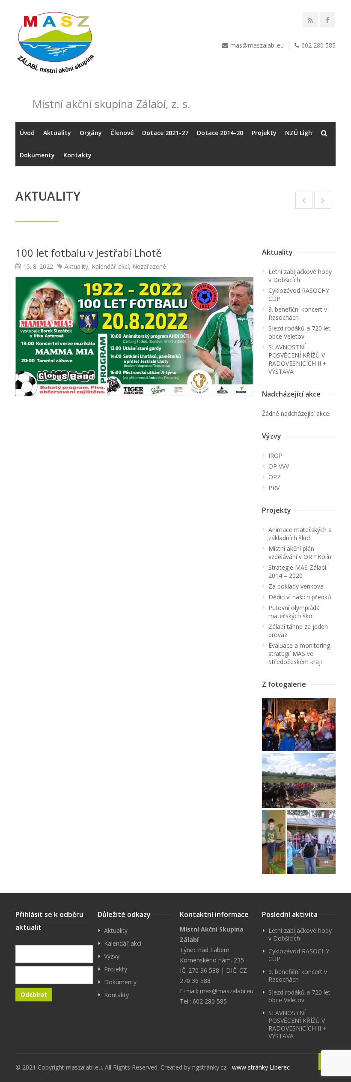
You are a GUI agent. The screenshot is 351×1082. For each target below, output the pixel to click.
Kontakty (77, 155)
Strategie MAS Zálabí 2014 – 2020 (297, 571)
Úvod (27, 133)
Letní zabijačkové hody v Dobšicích (300, 275)
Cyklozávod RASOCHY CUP (298, 294)
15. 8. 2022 (38, 266)
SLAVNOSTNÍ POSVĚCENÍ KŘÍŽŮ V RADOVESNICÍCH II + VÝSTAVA (297, 359)
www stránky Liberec (261, 1067)
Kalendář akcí (110, 266)
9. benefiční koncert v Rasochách (297, 313)
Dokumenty (37, 155)
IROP (275, 455)
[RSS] (310, 19)
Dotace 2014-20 (220, 133)
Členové (122, 133)
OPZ (274, 477)
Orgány (91, 133)
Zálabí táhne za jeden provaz (298, 630)
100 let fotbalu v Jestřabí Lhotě (88, 253)
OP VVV (278, 466)
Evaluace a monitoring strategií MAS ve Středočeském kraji (299, 653)
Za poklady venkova (296, 586)
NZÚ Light (300, 133)
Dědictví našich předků (299, 597)
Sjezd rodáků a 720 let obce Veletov (299, 332)
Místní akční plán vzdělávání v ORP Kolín (299, 552)
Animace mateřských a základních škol (300, 534)
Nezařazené (149, 266)
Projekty (264, 133)
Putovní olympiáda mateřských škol (294, 612)
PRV (274, 488)
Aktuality (57, 133)
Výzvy (111, 956)
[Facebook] (327, 19)
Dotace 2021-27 (165, 133)
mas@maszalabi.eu (257, 45)
